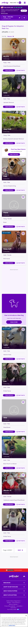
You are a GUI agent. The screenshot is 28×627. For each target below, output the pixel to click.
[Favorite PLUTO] (23, 41)
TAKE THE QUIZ (14, 154)
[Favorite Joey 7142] (23, 113)
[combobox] (11, 36)
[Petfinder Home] (5, 2)
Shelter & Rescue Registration (13, 601)
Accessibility (19, 606)
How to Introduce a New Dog (14, 315)
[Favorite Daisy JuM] (23, 233)
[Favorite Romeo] (23, 438)
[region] (14, 620)
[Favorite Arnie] (23, 511)
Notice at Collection (13, 604)
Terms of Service (16, 602)
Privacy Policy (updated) (9, 606)
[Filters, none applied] (24, 18)
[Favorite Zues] (23, 160)
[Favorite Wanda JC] (23, 475)
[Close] (26, 615)
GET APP (24, 10)
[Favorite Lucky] (23, 329)
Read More (14, 322)
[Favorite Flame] (23, 197)
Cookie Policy (13, 607)
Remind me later (4, 13)
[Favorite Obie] (23, 402)
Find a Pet (13, 2)
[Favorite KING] (23, 77)
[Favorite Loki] (23, 366)
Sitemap (9, 602)
